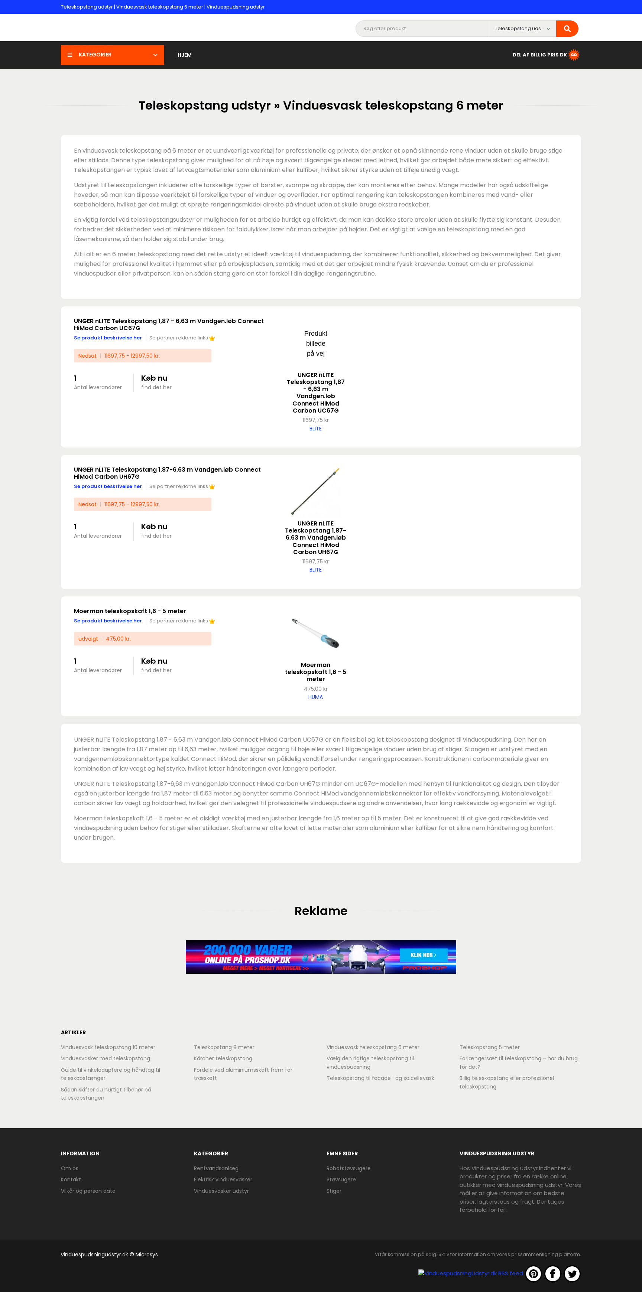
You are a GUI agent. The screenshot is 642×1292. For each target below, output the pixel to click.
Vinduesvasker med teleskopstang (105, 1058)
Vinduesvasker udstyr (221, 1191)
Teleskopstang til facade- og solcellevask (380, 1078)
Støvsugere (341, 1179)
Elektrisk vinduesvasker (223, 1179)
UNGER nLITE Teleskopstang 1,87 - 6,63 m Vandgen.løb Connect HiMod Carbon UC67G (169, 324)
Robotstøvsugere (349, 1168)
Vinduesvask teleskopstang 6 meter (373, 1047)
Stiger (334, 1191)
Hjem (185, 55)
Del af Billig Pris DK (540, 54)
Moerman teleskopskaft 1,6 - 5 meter (130, 611)
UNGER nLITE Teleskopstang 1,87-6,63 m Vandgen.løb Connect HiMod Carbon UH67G (167, 473)
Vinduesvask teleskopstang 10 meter (108, 1047)
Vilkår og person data (88, 1191)
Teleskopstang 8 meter (224, 1047)
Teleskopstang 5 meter (490, 1047)
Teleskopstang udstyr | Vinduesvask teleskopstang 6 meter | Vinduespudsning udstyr (163, 6)
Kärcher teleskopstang (223, 1058)
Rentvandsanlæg (216, 1168)
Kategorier (95, 54)
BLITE (315, 428)
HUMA (315, 697)
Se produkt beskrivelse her (108, 337)
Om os (69, 1168)
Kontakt (71, 1179)
